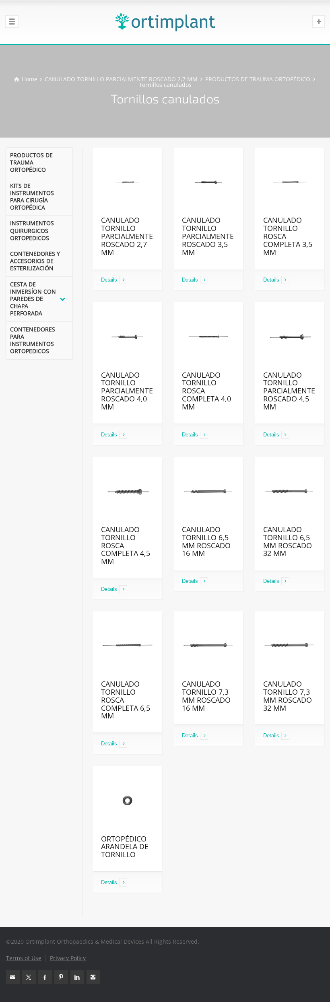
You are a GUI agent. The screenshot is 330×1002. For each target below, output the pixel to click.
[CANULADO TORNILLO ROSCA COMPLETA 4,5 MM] (127, 491)
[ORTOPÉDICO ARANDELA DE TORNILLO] (127, 800)
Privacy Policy (68, 958)
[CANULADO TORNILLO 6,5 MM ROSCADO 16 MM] (208, 491)
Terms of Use (23, 958)
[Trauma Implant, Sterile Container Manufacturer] (165, 22)
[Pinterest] (61, 977)
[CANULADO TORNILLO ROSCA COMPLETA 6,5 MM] (127, 645)
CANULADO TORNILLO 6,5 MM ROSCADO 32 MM (287, 541)
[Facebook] (45, 977)
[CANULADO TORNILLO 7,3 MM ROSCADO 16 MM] (208, 645)
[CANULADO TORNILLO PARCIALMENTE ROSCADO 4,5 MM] (289, 336)
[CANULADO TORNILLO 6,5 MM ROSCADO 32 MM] (289, 491)
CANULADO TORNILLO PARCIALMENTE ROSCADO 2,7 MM (127, 236)
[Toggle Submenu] (62, 299)
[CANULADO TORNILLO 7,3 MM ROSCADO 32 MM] (289, 645)
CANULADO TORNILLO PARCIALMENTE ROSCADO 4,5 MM (289, 390)
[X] (29, 977)
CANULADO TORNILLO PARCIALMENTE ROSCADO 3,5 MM (208, 236)
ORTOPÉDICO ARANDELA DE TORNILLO (124, 847)
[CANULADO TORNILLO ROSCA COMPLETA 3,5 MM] (289, 182)
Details (109, 280)
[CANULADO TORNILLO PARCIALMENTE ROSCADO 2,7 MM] (127, 182)
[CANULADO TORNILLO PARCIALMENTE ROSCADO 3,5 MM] (208, 182)
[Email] (13, 977)
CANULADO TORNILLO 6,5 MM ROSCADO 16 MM (206, 541)
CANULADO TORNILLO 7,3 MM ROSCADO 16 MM (206, 695)
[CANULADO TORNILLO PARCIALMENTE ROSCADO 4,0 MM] (127, 336)
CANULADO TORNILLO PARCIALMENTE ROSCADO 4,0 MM (127, 390)
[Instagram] (93, 977)
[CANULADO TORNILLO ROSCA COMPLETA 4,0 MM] (208, 336)
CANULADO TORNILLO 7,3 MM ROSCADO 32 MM (287, 695)
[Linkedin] (77, 977)
